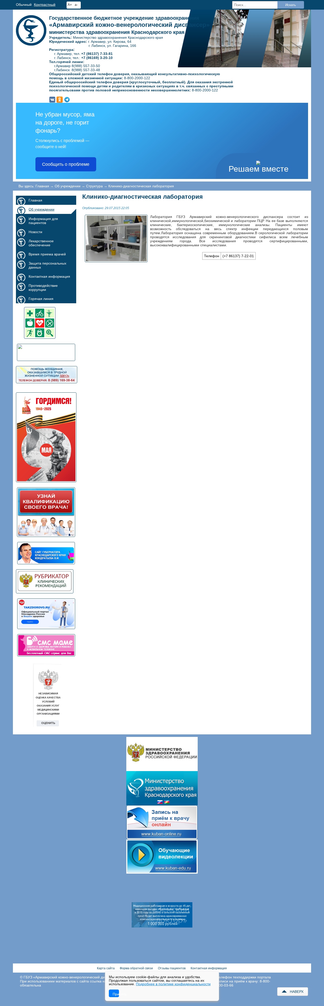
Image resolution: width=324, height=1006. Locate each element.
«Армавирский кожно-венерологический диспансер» (129, 25)
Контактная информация (49, 276)
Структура (94, 186)
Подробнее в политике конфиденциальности (173, 984)
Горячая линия (41, 299)
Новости (35, 232)
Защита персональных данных (47, 265)
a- (76, 5)
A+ (70, 5)
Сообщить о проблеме (65, 164)
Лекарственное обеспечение (41, 243)
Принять (116, 994)
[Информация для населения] (46, 352)
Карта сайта (106, 968)
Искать (290, 5)
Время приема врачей (47, 254)
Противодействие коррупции (43, 288)
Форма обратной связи (136, 968)
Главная (42, 186)
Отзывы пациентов (172, 968)
